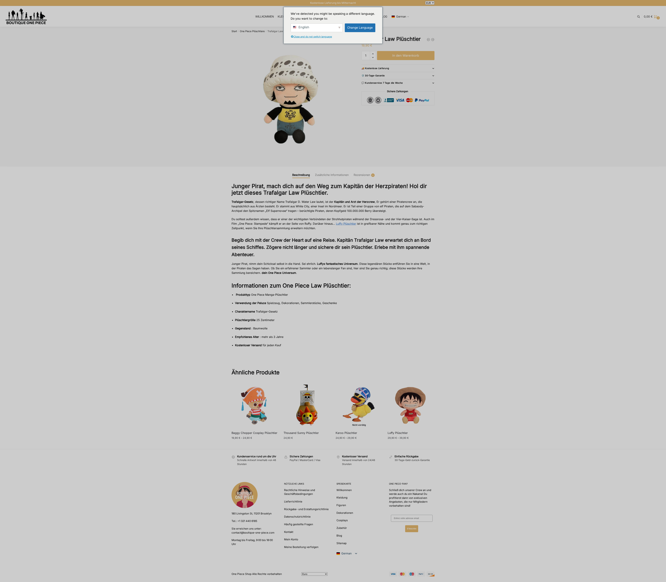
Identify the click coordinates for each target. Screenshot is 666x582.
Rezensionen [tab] (362, 175)
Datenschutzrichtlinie (297, 516)
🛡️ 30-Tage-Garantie (373, 75)
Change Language (360, 27)
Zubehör (341, 528)
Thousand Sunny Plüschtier (301, 433)
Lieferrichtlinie (293, 501)
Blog (339, 535)
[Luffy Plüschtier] (411, 404)
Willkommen (344, 490)
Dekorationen (344, 512)
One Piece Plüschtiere (252, 31)
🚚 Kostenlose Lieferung (375, 68)
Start (234, 31)
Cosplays (342, 520)
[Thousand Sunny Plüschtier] (307, 404)
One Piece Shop (241, 574)
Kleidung (341, 497)
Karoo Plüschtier (346, 433)
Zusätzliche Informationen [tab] (332, 175)
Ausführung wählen (255, 444)
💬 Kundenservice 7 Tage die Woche (382, 82)
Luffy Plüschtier (346, 223)
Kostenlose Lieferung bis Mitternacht (333, 3)
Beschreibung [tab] (301, 175)
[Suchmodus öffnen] (640, 16)
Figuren (341, 505)
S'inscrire (411, 528)
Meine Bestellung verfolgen (301, 547)
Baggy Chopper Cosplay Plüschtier (254, 433)
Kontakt (288, 532)
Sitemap (341, 543)
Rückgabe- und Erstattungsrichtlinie (306, 509)
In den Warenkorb (405, 55)
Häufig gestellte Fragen (298, 524)
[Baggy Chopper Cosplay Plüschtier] (255, 404)
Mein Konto (291, 539)
